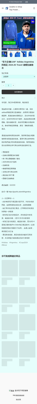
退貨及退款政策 (20, 395)
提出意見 (18, 399)
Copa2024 (24, 242)
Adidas (5, 242)
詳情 (26, 2)
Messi (5, 245)
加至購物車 (18, 92)
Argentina (13, 242)
